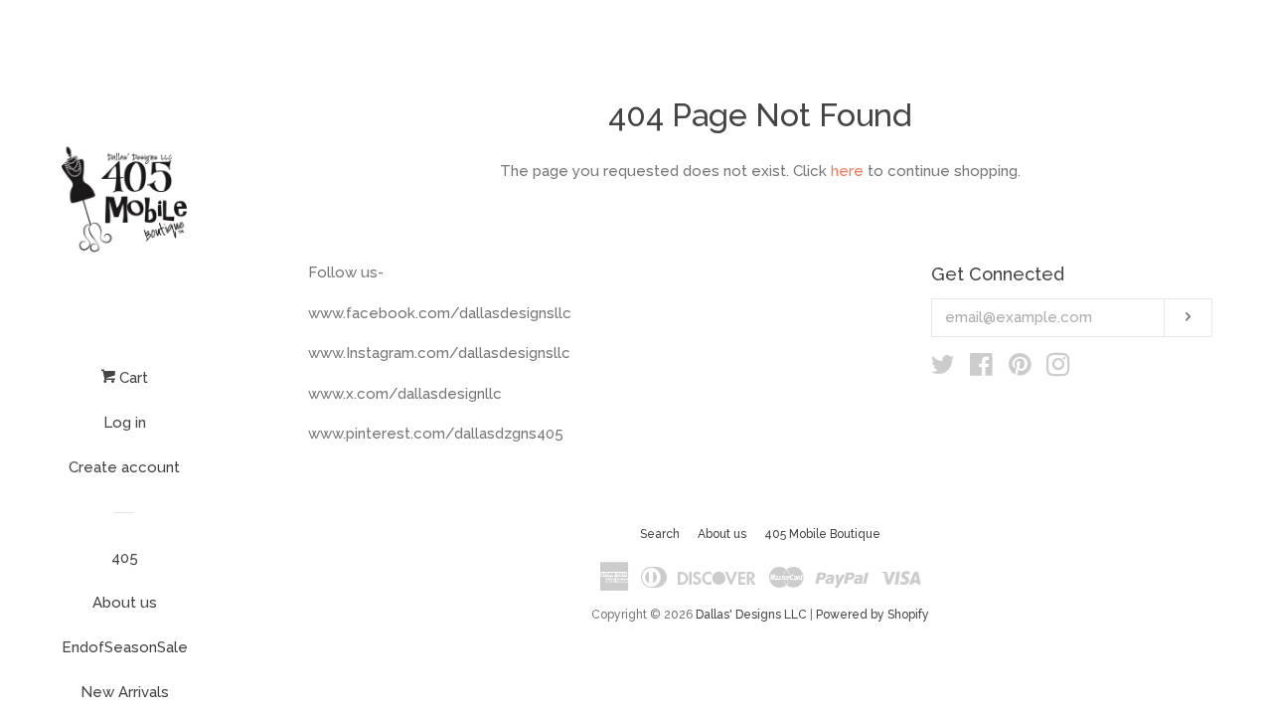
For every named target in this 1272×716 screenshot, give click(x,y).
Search (660, 534)
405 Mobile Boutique (822, 534)
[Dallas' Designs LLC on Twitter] (943, 369)
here (847, 171)
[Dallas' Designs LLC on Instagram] (1058, 369)
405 (124, 558)
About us (124, 603)
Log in (124, 423)
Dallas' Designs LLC (751, 615)
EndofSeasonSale (125, 647)
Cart (131, 378)
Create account (124, 467)
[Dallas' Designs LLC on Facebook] (981, 369)
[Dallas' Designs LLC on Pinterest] (1020, 369)
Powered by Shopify (872, 615)
